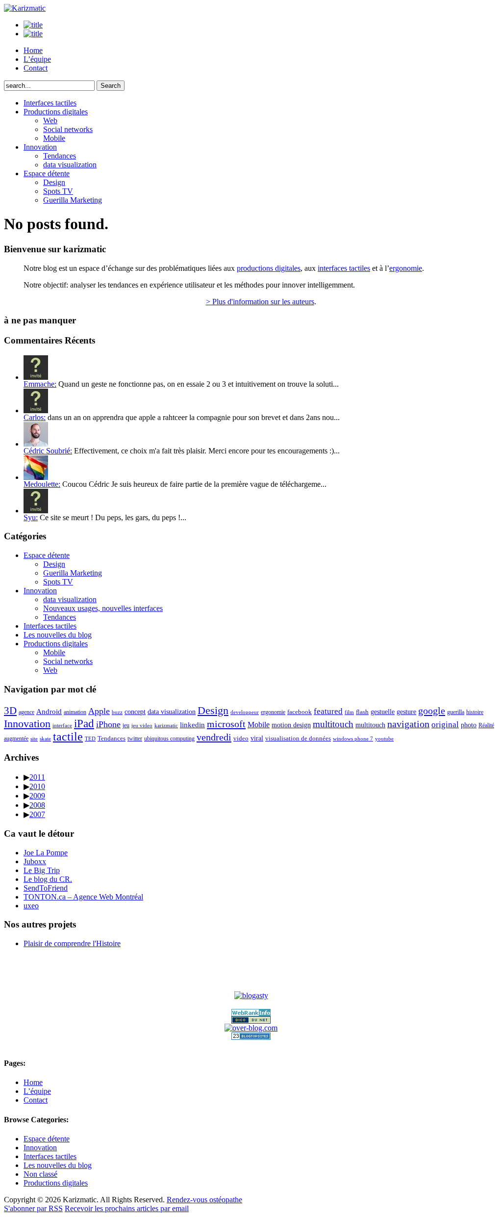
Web (50, 120)
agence (26, 712)
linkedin (192, 725)
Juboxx (35, 861)
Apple (99, 711)
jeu (126, 725)
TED (90, 738)
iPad (84, 723)
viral (257, 738)
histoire (474, 712)
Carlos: (35, 417)
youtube (384, 738)
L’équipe (37, 59)
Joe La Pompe (46, 852)
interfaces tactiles (344, 268)
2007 (37, 814)
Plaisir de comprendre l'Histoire (72, 943)
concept (135, 711)
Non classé (40, 1174)
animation (75, 712)
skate (45, 738)
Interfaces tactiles (50, 103)
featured (328, 711)
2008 (37, 805)
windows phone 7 (353, 738)
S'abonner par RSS (33, 1208)
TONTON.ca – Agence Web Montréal (83, 897)
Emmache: (40, 384)
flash (362, 711)
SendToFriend (46, 888)
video (241, 738)
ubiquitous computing (169, 738)
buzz (117, 712)
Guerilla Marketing (72, 200)
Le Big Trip (42, 870)
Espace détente (47, 173)
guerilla (455, 712)
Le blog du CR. (48, 879)
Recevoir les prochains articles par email (127, 1208)
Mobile (54, 138)
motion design (291, 725)
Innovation (40, 147)
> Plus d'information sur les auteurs (260, 301)
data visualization (70, 164)
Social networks (68, 129)
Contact (36, 68)
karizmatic (166, 725)
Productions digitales (56, 111)
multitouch (333, 724)
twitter (134, 738)
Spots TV (58, 191)
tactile (68, 736)
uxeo (31, 905)
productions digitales (269, 268)
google (431, 710)
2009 (37, 796)
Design (54, 182)
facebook (299, 711)
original (445, 724)
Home (33, 50)
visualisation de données (298, 738)
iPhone (108, 724)
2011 (37, 777)
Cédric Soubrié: (48, 451)
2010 (37, 786)
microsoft (226, 723)
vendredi (214, 737)
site (34, 738)
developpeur (244, 712)
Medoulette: (42, 484)
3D (10, 710)
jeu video (141, 725)
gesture (406, 711)
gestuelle (383, 711)
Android (49, 711)
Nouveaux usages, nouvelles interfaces (103, 608)
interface (62, 725)
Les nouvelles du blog (58, 635)
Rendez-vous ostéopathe (204, 1199)
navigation (408, 724)
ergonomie (405, 268)
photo (469, 725)
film (349, 712)
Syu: (31, 517)
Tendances (59, 156)
